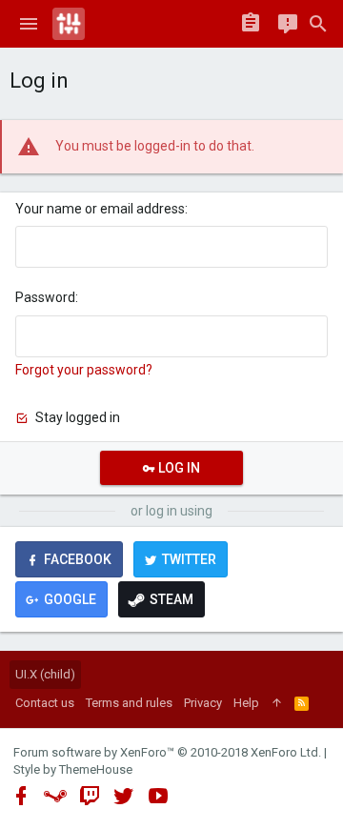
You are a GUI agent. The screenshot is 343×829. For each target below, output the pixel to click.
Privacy (203, 703)
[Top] (277, 703)
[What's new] (287, 24)
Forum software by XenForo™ (167, 752)
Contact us (44, 703)
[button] (29, 23)
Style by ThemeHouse (72, 769)
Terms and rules (129, 703)
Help (246, 703)
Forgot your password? (83, 369)
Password (45, 297)
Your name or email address (100, 208)
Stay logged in (77, 417)
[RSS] (301, 703)
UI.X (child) (45, 674)
